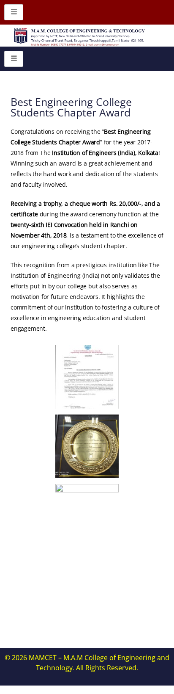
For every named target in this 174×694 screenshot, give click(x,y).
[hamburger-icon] (13, 12)
